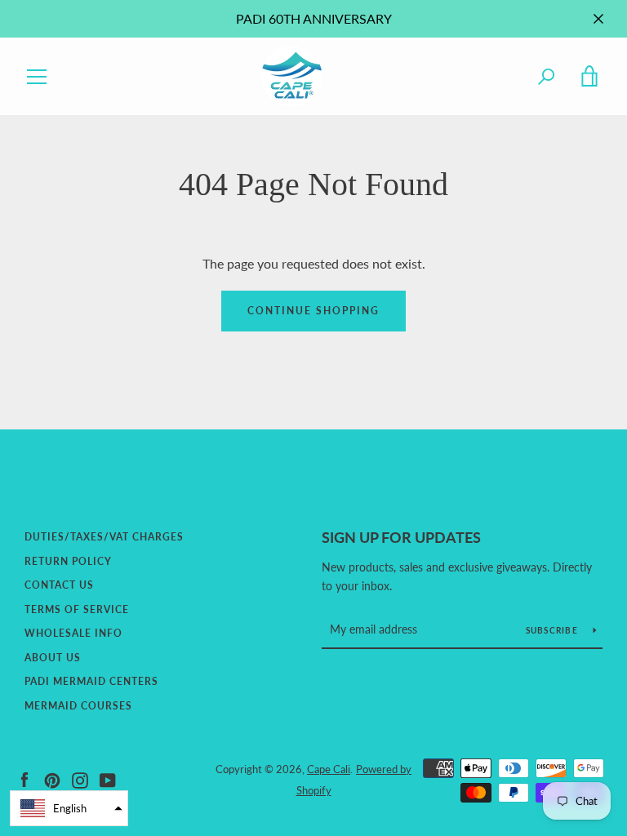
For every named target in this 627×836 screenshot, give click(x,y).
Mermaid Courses (78, 706)
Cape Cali (328, 769)
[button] (69, 808)
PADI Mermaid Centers (91, 681)
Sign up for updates (401, 537)
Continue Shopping (313, 311)
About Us (52, 657)
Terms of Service (76, 609)
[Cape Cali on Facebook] (24, 778)
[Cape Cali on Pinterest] (52, 778)
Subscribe (553, 630)
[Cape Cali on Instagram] (80, 778)
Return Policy (68, 561)
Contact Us (59, 585)
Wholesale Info (73, 633)
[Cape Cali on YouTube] (108, 778)
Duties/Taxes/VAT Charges (104, 537)
